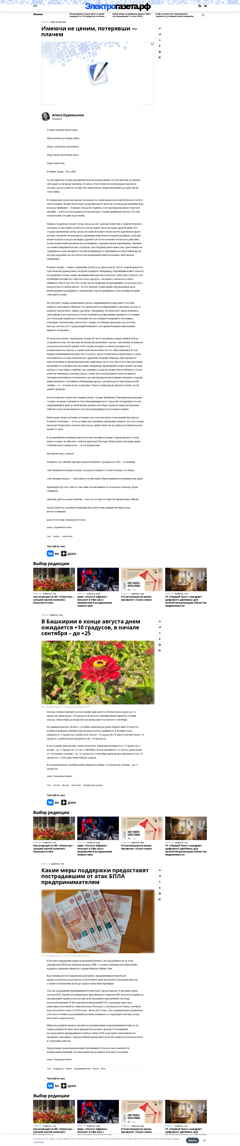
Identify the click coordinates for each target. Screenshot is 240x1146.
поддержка (58, 1069)
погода (56, 785)
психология (67, 536)
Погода (44, 615)
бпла (103, 1069)
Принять (192, 1140)
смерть (56, 536)
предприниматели (82, 1069)
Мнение (38, 14)
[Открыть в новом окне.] (53, 553)
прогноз (65, 785)
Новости (45, 864)
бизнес (69, 1069)
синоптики (76, 785)
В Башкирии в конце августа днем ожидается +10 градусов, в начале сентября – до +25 (86, 15)
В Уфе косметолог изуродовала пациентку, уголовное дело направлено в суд (176, 15)
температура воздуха (92, 785)
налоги (95, 1069)
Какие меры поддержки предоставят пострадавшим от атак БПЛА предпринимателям (131, 15)
